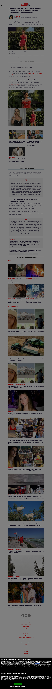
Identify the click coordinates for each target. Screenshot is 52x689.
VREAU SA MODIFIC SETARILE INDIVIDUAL (18, 686)
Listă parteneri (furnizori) (5, 681)
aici (34, 668)
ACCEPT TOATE (18, 684)
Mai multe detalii (37, 663)
